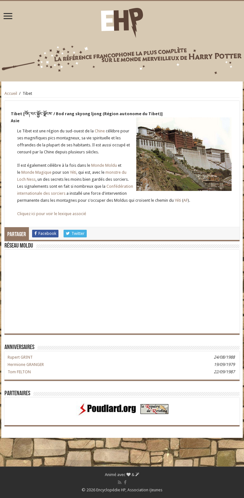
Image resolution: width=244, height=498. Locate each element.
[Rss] (119, 482)
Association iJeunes (144, 489)
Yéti (73, 172)
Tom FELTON (19, 371)
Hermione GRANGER (26, 364)
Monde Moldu (104, 165)
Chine (100, 131)
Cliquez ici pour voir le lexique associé (51, 213)
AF (185, 200)
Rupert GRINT (20, 357)
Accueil (10, 93)
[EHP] (122, 21)
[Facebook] (125, 482)
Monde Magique (36, 172)
